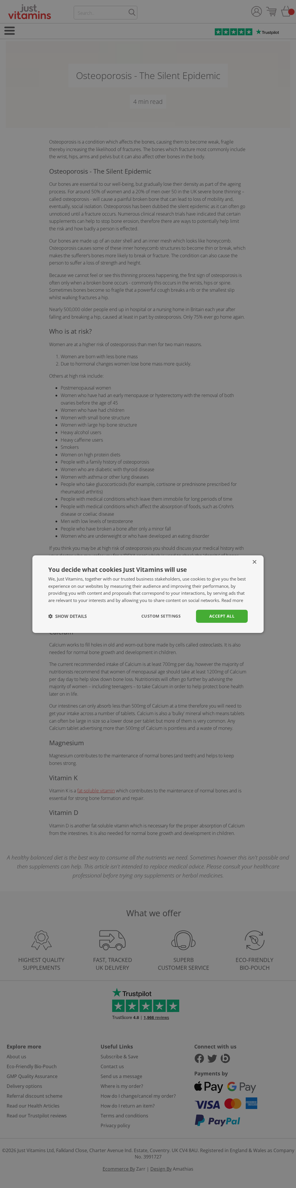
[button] (67, 616)
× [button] (254, 562)
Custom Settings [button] (161, 616)
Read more (232, 600)
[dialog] (148, 594)
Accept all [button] (221, 616)
